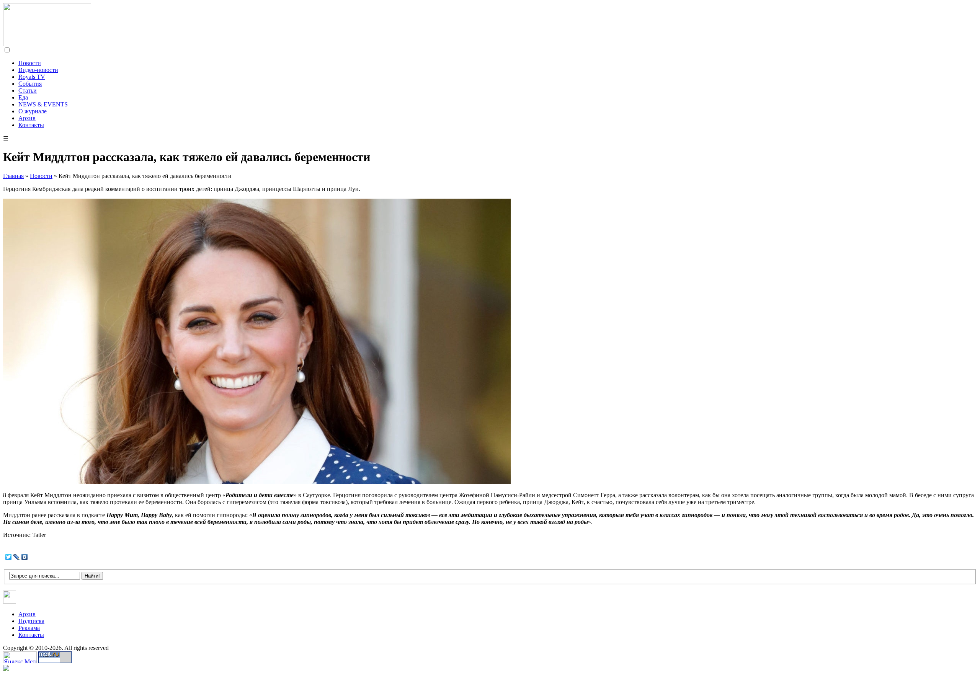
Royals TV (31, 76)
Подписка (31, 621)
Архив (27, 118)
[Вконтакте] (9, 601)
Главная (13, 176)
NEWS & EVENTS (43, 104)
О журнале (32, 111)
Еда (23, 97)
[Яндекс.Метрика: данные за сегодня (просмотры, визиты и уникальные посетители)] (20, 657)
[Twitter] (9, 557)
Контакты (31, 125)
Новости (29, 63)
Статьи (27, 90)
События (30, 83)
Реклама (29, 628)
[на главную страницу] (47, 44)
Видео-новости (38, 70)
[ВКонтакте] (25, 557)
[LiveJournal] (17, 557)
